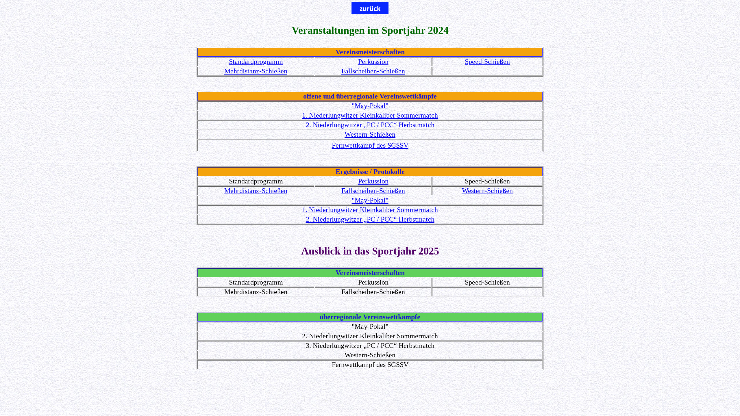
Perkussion (373, 61)
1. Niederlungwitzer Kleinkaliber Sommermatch (370, 115)
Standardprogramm (256, 61)
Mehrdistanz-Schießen (255, 71)
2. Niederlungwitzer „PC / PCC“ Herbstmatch (370, 125)
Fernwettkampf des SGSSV (370, 145)
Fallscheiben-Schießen (373, 71)
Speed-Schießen (487, 61)
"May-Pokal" (370, 105)
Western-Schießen (370, 134)
